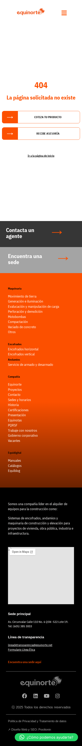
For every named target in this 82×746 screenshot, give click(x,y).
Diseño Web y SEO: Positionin (31, 729)
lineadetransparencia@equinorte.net (30, 645)
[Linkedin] (36, 696)
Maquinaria (14, 288)
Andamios (14, 359)
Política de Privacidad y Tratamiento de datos (37, 721)
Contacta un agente (20, 233)
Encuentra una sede (25, 259)
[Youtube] (47, 696)
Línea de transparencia (26, 637)
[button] (46, 737)
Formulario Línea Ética (21, 649)
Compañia (14, 376)
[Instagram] (57, 696)
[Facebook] (25, 696)
